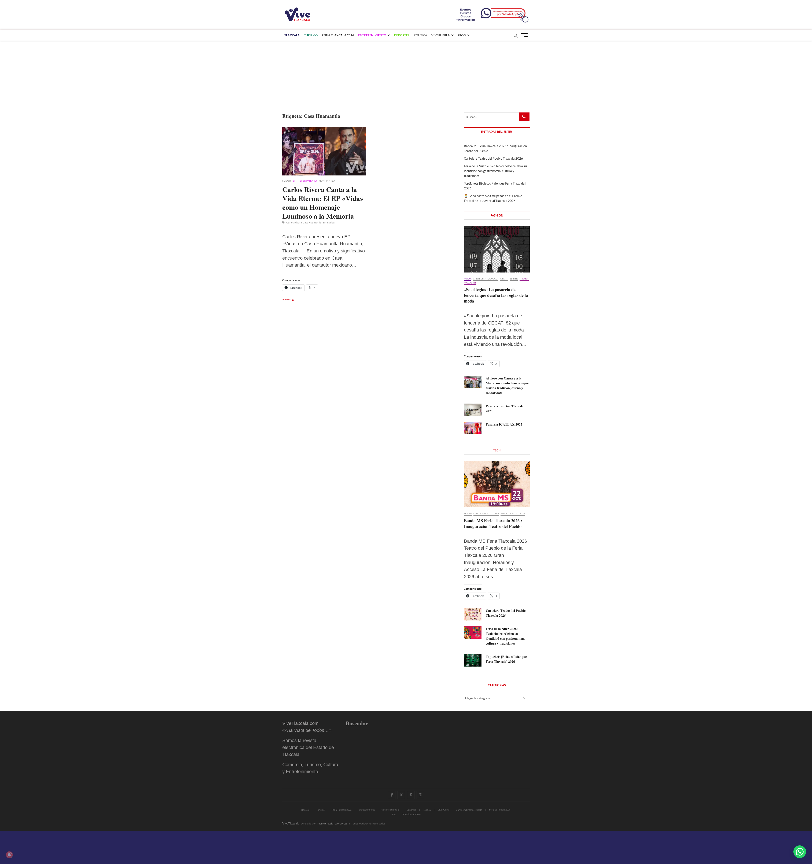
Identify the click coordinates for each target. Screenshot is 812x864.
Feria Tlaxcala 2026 (338, 35)
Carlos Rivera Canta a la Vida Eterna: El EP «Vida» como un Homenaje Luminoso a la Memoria (322, 202)
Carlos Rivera (294, 222)
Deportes (402, 35)
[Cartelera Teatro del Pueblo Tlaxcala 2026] (472, 614)
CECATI (504, 278)
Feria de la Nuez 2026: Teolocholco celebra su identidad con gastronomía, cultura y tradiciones (495, 171)
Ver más (291, 300)
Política (420, 35)
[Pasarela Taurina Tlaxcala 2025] (472, 410)
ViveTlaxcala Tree (411, 814)
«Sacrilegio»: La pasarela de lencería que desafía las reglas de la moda (496, 295)
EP (323, 222)
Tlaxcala (292, 35)
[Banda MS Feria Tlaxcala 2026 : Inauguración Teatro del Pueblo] (497, 484)
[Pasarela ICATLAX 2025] (472, 428)
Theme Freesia (325, 823)
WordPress (341, 823)
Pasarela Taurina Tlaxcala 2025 (505, 408)
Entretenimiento (372, 35)
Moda (467, 278)
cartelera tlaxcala (485, 278)
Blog (462, 35)
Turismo (311, 35)
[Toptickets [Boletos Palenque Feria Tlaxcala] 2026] (472, 660)
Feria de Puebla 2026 (499, 809)
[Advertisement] (406, 72)
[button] (799, 851)
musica (330, 222)
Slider (286, 180)
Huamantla (327, 180)
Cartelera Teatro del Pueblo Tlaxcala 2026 (493, 158)
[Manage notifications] (9, 854)
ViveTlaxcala (290, 823)
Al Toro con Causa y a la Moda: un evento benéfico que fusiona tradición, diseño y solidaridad (507, 385)
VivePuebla (440, 35)
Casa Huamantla (312, 222)
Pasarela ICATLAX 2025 (504, 424)
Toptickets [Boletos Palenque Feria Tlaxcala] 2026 (506, 659)
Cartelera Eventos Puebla (469, 809)
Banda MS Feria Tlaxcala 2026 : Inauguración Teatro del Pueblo (493, 523)
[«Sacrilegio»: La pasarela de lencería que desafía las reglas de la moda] (497, 249)
